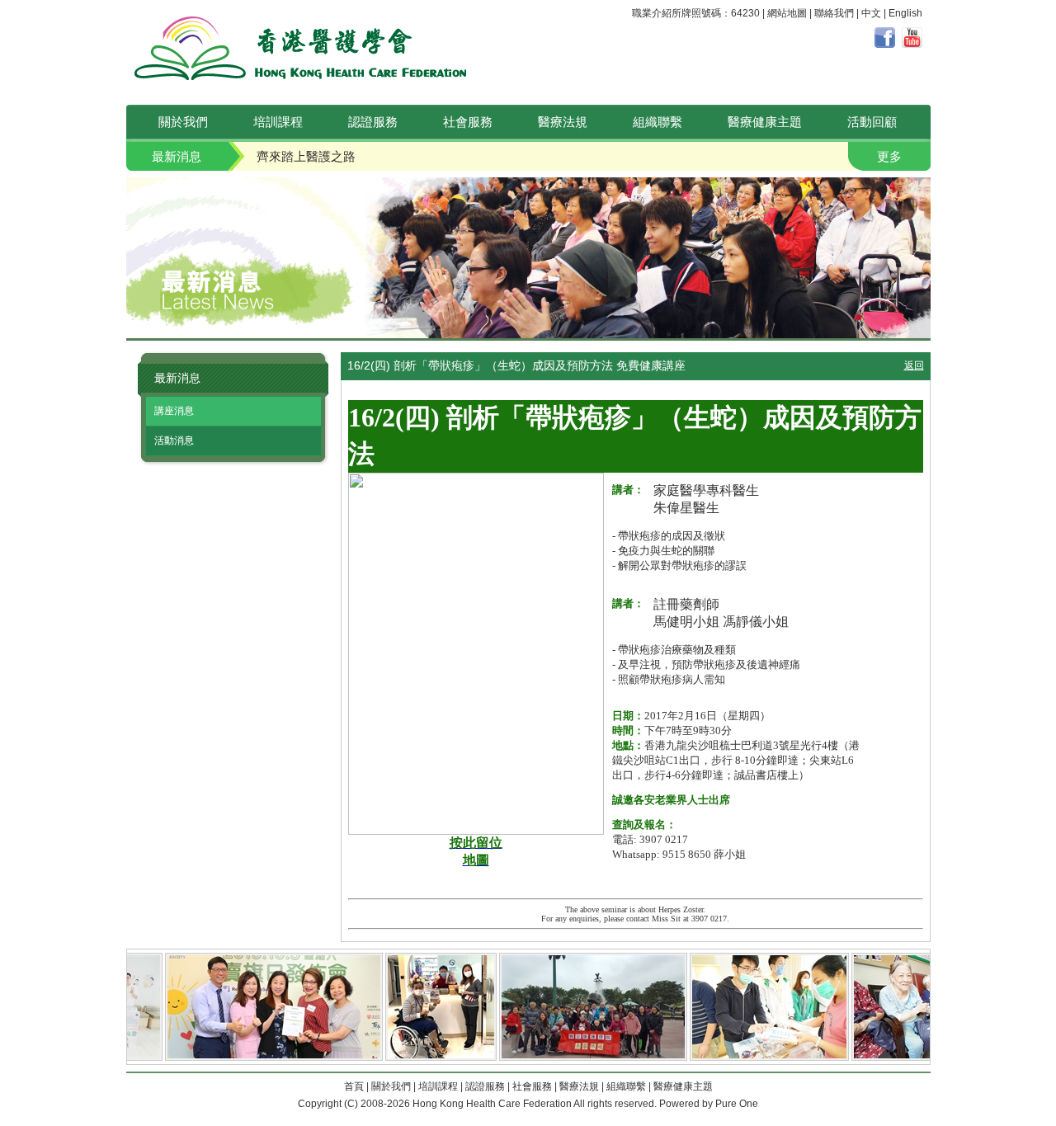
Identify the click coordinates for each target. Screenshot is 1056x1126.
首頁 (354, 1086)
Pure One (736, 1104)
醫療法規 (562, 122)
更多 (889, 156)
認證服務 (373, 122)
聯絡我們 (834, 13)
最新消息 (176, 156)
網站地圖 (787, 13)
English (905, 13)
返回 (914, 365)
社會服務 (468, 122)
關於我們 (183, 122)
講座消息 (174, 411)
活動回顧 (872, 122)
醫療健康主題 (765, 122)
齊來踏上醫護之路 (306, 156)
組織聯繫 (657, 122)
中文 (871, 13)
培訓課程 (278, 122)
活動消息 (174, 440)
